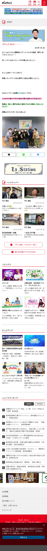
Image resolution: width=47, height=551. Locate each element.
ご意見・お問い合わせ (9, 505)
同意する (23, 537)
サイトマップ (6, 510)
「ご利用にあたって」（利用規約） (31, 531)
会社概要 (5, 492)
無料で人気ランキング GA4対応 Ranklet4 (35, 472)
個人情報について (8, 501)
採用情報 (5, 496)
